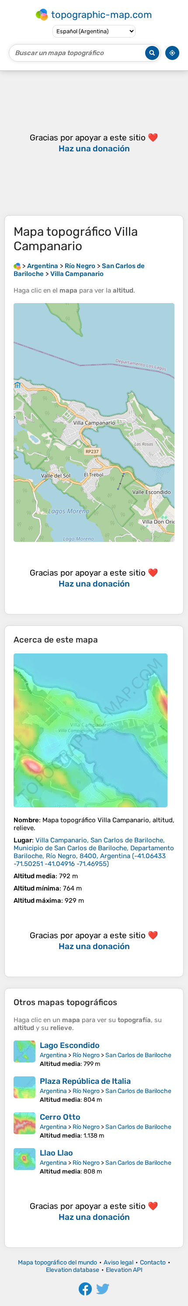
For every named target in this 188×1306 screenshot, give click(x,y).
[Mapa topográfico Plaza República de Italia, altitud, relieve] (24, 1089)
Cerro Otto (60, 1117)
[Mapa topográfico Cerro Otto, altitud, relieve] (24, 1125)
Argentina (53, 1055)
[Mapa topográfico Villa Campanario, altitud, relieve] (90, 730)
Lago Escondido (70, 1045)
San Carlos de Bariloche (138, 1055)
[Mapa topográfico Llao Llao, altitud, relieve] (24, 1161)
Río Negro (86, 1055)
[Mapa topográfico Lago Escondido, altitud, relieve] (24, 1054)
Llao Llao (56, 1153)
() (94, 852)
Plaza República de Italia (85, 1081)
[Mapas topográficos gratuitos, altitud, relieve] (17, 266)
